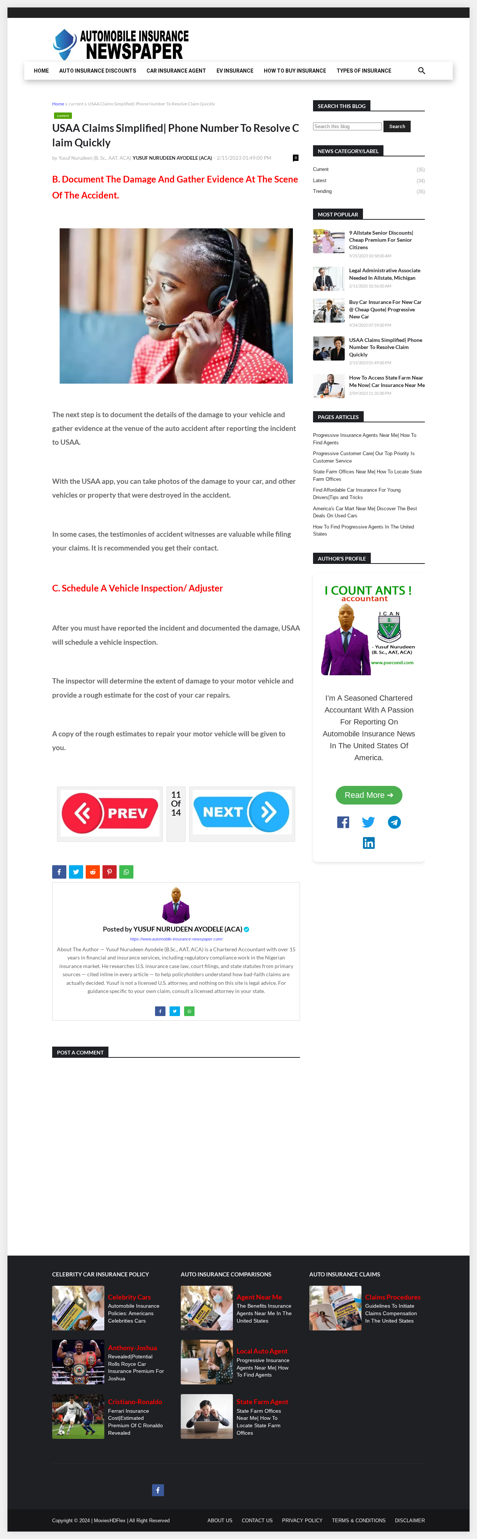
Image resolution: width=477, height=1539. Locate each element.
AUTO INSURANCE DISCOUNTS (97, 71)
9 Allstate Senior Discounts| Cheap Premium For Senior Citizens (381, 239)
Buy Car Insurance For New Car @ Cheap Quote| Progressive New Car (385, 309)
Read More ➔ (369, 795)
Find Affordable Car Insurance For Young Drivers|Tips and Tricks (357, 493)
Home (58, 104)
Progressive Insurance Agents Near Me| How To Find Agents (364, 438)
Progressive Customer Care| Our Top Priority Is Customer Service (364, 457)
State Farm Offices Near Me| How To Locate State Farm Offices (367, 475)
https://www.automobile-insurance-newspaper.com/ (176, 939)
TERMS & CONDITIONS (359, 1520)
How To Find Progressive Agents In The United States (363, 530)
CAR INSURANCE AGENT (176, 71)
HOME (41, 71)
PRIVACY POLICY (302, 1520)
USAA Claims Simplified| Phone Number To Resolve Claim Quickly (385, 347)
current (76, 104)
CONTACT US (257, 1520)
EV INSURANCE (235, 71)
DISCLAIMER (410, 1520)
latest (369, 181)
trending (369, 191)
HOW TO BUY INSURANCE (295, 71)
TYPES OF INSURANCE (364, 71)
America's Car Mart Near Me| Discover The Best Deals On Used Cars (365, 512)
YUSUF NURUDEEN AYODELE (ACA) (187, 929)
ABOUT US (220, 1520)
